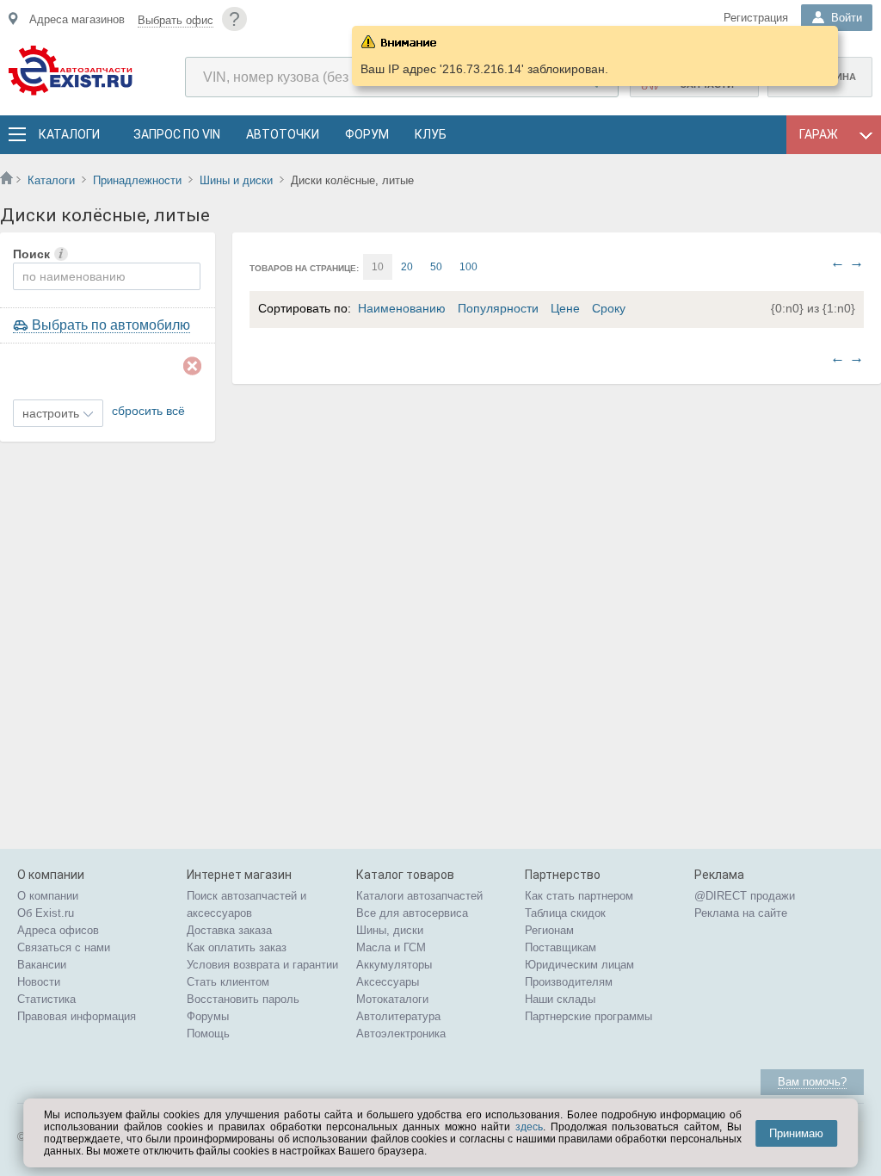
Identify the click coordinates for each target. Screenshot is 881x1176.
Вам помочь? (812, 1081)
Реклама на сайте (740, 913)
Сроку (608, 308)
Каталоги (69, 134)
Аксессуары (387, 981)
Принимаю (796, 1133)
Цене (565, 308)
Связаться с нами (63, 947)
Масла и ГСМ (391, 947)
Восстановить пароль (243, 999)
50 (436, 267)
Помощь (208, 1033)
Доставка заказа (229, 930)
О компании (47, 895)
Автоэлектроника (401, 1033)
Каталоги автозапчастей (419, 895)
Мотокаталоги (392, 999)
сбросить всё (148, 411)
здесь (529, 1127)
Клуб (431, 134)
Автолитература (398, 1016)
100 (468, 267)
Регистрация (756, 17)
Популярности (498, 308)
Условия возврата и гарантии (262, 964)
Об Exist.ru (45, 913)
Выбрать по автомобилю (111, 325)
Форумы (208, 1016)
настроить (50, 413)
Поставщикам (560, 947)
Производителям (569, 981)
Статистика (46, 999)
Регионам (549, 930)
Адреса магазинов (77, 19)
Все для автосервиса (412, 913)
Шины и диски (236, 180)
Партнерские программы (588, 1016)
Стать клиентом (228, 981)
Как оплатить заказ (236, 947)
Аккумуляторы (394, 964)
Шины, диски (389, 930)
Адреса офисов (58, 930)
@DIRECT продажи (744, 895)
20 (407, 267)
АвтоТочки (282, 134)
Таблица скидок (565, 913)
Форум (367, 134)
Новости (38, 981)
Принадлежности (137, 180)
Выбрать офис (175, 20)
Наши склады (560, 999)
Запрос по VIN (176, 134)
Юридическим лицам (579, 964)
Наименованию (402, 308)
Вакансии (41, 964)
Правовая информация (76, 1016)
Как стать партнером (579, 895)
